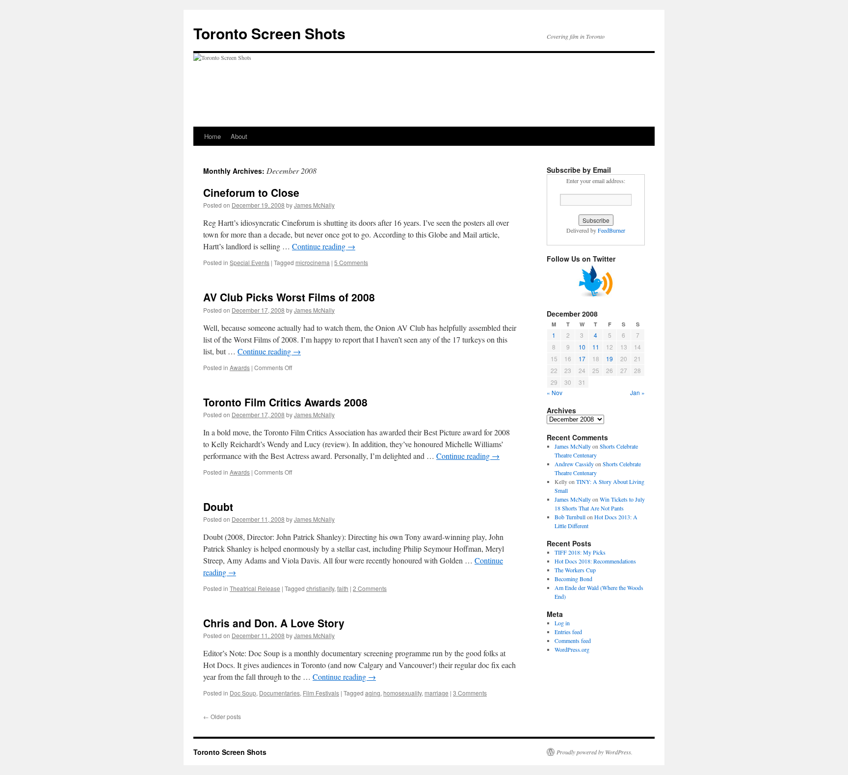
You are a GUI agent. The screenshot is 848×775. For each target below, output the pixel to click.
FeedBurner (611, 230)
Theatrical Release (255, 588)
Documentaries (279, 693)
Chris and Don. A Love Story (273, 622)
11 (595, 347)
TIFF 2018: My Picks (580, 552)
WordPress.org (572, 649)
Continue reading (323, 246)
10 (582, 347)
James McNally (314, 205)
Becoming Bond (573, 579)
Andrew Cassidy (574, 464)
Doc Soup (243, 693)
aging (372, 693)
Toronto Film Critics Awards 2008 (285, 402)
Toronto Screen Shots (269, 33)
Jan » (637, 392)
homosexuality (402, 693)
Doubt (218, 506)
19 (609, 358)
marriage (436, 693)
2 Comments (370, 588)
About (239, 136)
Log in (562, 623)
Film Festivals (321, 693)
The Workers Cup (575, 570)
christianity (320, 588)
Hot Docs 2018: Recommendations (595, 561)
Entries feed (568, 632)
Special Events (249, 262)
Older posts (222, 716)
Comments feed (573, 640)
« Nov (554, 392)
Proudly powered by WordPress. (594, 752)
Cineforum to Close (251, 192)
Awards (240, 367)
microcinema (312, 262)
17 (582, 358)
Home (212, 136)
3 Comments (470, 693)
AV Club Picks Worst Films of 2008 (289, 297)
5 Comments (351, 262)
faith (342, 588)
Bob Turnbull (570, 517)
